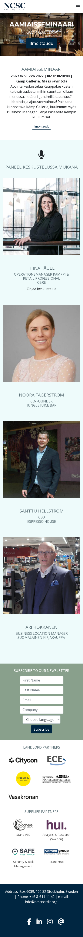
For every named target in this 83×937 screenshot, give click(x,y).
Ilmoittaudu (41, 43)
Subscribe (41, 729)
